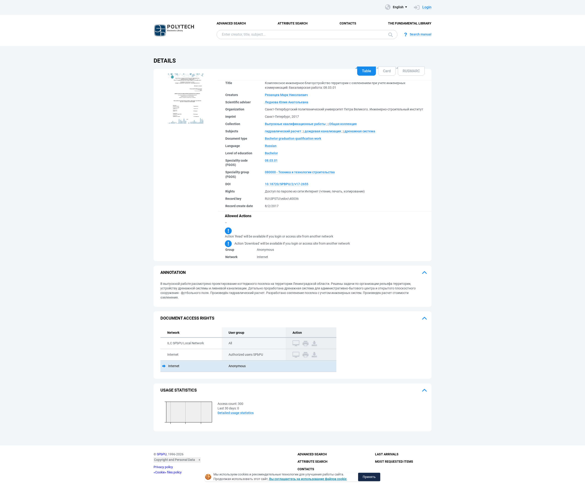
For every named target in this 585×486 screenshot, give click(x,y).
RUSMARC (411, 71)
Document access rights (187, 318)
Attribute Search (293, 23)
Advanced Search (231, 23)
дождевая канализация (323, 131)
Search (389, 34)
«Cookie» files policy (168, 472)
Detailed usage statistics (236, 413)
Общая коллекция (343, 124)
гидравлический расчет (283, 131)
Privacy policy (163, 467)
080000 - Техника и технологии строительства (300, 172)
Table (366, 71)
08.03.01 (271, 160)
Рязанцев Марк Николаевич (286, 95)
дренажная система (359, 131)
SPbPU (162, 454)
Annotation (173, 272)
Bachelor (271, 153)
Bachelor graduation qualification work (293, 138)
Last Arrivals (387, 454)
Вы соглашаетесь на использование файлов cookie (308, 479)
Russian (271, 146)
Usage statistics (178, 390)
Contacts (348, 23)
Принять (369, 477)
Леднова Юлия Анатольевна (286, 102)
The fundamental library (409, 23)
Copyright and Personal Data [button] (174, 460)
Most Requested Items (394, 461)
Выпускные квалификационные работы (295, 124)
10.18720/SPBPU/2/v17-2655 (286, 184)
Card (387, 71)
